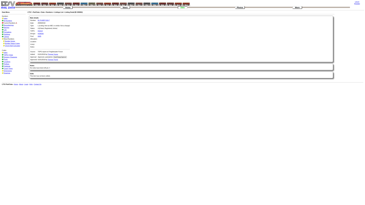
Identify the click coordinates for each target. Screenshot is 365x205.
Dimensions (8, 71)
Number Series (10, 41)
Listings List (58, 12)
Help (31, 84)
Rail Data (36, 12)
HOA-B (40, 31)
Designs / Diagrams (10, 57)
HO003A (41, 33)
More (297, 7)
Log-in (357, 2)
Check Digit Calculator (12, 46)
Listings (6, 36)
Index (5, 18)
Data (183, 7)
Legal (26, 84)
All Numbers (8, 21)
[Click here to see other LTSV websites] (8, 3)
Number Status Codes (12, 43)
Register (357, 4)
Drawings (7, 73)
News (125, 7)
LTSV (29, 12)
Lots (5, 30)
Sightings (7, 34)
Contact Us (37, 84)
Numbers (49, 12)
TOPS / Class (8, 55)
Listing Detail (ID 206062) (74, 12)
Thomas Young (53, 54)
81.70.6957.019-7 (44, 20)
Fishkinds (7, 66)
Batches (6, 27)
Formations (7, 32)
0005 (39, 36)
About (21, 84)
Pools (6, 59)
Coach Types (8, 68)
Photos (240, 7)
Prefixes (6, 64)
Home (67, 7)
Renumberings (9, 25)
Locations (7, 62)
